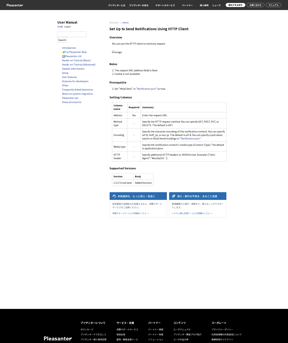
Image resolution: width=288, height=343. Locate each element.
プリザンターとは (116, 5)
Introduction (69, 47)
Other (65, 85)
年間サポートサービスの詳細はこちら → (130, 213)
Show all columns (72, 102)
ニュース (216, 5)
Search (62, 40)
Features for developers (75, 81)
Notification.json (146, 88)
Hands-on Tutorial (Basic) (76, 60)
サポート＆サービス (165, 5)
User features (69, 77)
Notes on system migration (77, 93)
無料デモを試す (235, 5)
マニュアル (273, 5)
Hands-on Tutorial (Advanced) (78, 64)
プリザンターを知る (138, 5)
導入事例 (204, 5)
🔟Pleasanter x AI (71, 56)
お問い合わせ (256, 5)
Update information (73, 68)
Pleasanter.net (70, 98)
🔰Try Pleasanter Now (74, 52)
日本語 (60, 26)
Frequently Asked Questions (77, 89)
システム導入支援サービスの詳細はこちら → (192, 213)
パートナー (187, 5)
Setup (65, 72)
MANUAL (125, 22)
